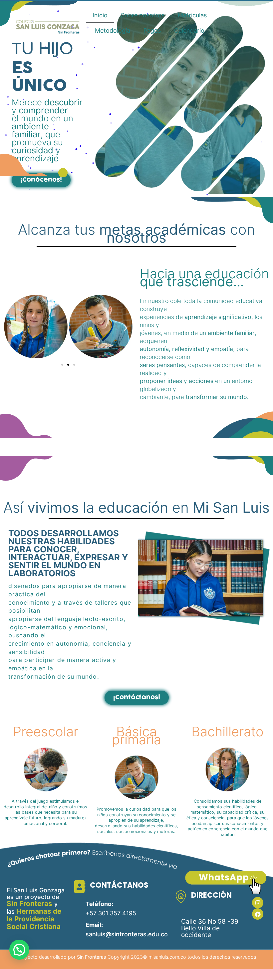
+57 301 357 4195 (111, 913)
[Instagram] (257, 902)
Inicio (100, 15)
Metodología (112, 30)
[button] (41, 180)
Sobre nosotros (142, 15)
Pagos (152, 30)
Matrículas (192, 15)
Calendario (189, 30)
